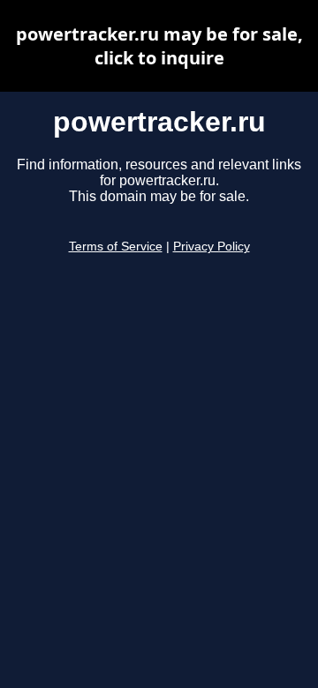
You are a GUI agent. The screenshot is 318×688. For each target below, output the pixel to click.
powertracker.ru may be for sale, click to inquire (159, 46)
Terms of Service (116, 246)
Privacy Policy (211, 246)
